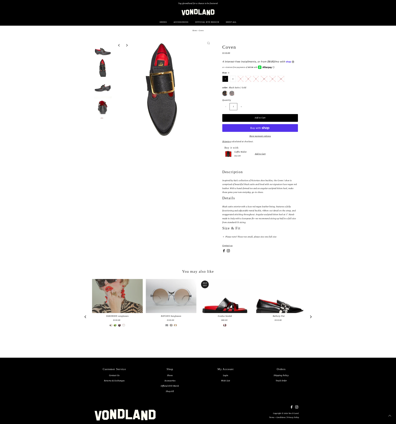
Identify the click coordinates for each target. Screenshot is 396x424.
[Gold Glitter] (175, 325)
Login (225, 375)
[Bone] (110, 325)
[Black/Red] (166, 325)
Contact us (227, 245)
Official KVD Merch (170, 386)
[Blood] (119, 325)
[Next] (126, 45)
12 (281, 79)
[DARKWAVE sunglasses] (117, 296)
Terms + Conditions (277, 417)
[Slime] (115, 325)
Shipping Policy (281, 375)
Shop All (170, 391)
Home (194, 31)
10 (264, 79)
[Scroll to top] (390, 418)
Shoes (170, 375)
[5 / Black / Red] (224, 325)
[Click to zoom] (208, 45)
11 (272, 79)
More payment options (260, 136)
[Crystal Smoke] (171, 325)
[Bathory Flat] (278, 296)
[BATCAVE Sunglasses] (171, 296)
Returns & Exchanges (114, 380)
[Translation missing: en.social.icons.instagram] (228, 251)
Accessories (169, 380)
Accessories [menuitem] (181, 22)
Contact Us (114, 375)
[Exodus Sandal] (225, 296)
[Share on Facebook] (224, 251)
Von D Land (293, 413)
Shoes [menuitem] (163, 22)
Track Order (281, 380)
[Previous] (119, 45)
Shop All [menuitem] (231, 22)
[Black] (123, 325)
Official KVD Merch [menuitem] (207, 22)
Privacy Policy (293, 417)
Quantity (226, 100)
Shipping (226, 141)
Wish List (225, 380)
